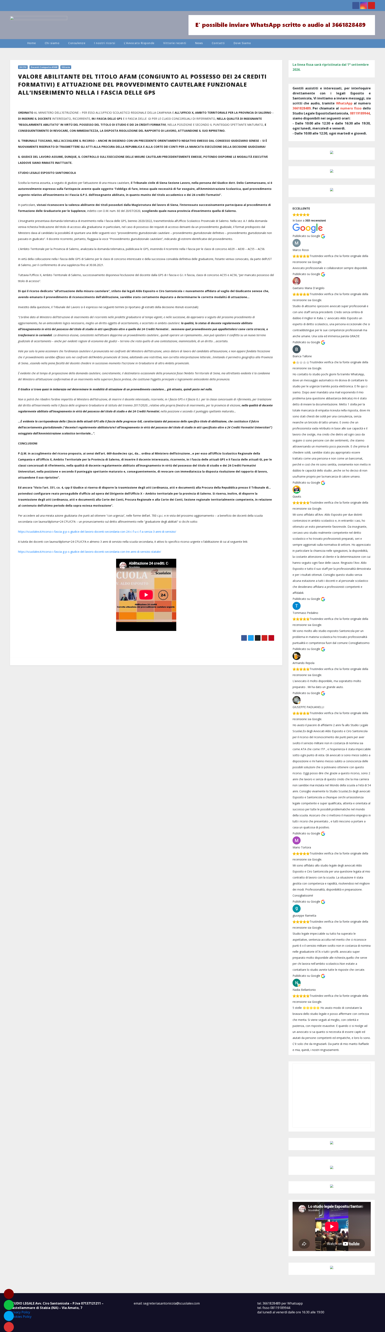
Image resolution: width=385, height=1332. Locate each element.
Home (31, 43)
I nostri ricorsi (104, 43)
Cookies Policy (20, 1316)
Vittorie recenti (174, 43)
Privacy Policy (20, 1312)
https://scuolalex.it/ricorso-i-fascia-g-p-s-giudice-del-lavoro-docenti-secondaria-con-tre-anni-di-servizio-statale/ (89, 552)
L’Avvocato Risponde (139, 43)
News (199, 43)
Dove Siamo (242, 43)
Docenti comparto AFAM (44, 67)
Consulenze (76, 43)
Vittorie (66, 67)
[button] (374, 43)
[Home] (16, 43)
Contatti (218, 43)
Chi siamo (52, 43)
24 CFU (22, 67)
